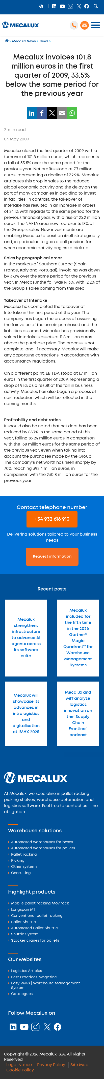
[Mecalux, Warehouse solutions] (20, 28)
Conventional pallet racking (37, 916)
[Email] (62, 113)
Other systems (24, 867)
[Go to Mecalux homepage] (7, 41)
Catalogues (22, 994)
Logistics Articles (26, 971)
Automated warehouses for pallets (43, 848)
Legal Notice (19, 1065)
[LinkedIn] (32, 113)
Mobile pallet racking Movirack (40, 903)
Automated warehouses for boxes (42, 842)
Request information (52, 556)
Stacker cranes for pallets (35, 940)
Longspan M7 (23, 910)
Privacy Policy (51, 1065)
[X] (52, 113)
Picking (17, 860)
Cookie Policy (20, 1070)
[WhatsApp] (72, 113)
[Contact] (84, 25)
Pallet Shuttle (23, 922)
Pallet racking (24, 854)
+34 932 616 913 (52, 519)
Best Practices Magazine (34, 977)
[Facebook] (42, 113)
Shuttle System (25, 934)
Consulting (21, 873)
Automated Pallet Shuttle (34, 928)
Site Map (79, 1065)
